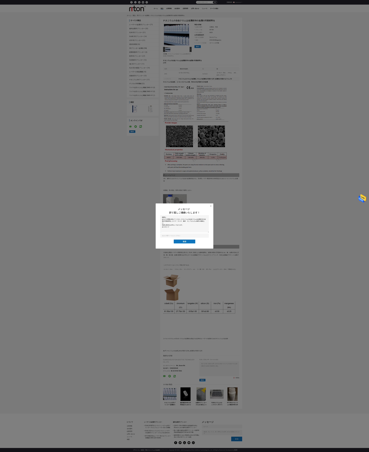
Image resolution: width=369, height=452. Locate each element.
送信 (184, 241)
